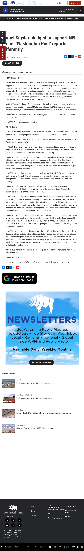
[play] (5, 10)
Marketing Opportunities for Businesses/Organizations (55, 507)
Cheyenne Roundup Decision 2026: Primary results (34, 428)
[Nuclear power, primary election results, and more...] (8, 383)
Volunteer (61, 3)
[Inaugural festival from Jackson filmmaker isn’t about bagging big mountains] (8, 413)
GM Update (2, 37)
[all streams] (81, 10)
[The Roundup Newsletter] (42, 328)
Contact (33, 511)
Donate (76, 3)
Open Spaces (20, 380)
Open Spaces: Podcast (24, 395)
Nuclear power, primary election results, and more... (34, 383)
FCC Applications (70, 506)
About (33, 506)
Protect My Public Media (70, 511)
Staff (49, 513)
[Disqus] (42, 471)
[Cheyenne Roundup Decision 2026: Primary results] (8, 428)
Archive (67, 516)
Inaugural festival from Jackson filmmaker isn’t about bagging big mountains (43, 413)
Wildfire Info (2, 53)
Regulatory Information (55, 518)
